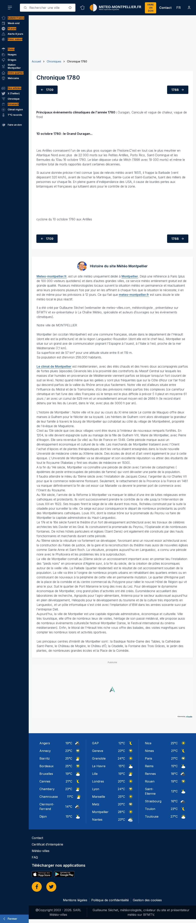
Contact (165, 8)
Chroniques (54, 61)
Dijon (43, 816)
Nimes (149, 751)
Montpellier (130, 276)
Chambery (47, 789)
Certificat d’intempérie (47, 844)
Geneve (97, 751)
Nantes (97, 819)
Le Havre (98, 766)
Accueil (36, 61)
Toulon (150, 809)
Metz (95, 804)
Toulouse (151, 816)
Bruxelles (46, 774)
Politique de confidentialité (110, 900)
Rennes (150, 774)
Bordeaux (46, 766)
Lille (95, 774)
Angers (44, 743)
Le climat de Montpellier (54, 366)
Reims (149, 766)
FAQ (35, 857)
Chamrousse (48, 797)
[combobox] (47, 8)
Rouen (149, 781)
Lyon (95, 789)
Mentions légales (75, 900)
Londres (98, 781)
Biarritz (44, 758)
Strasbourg (153, 801)
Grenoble (99, 758)
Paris (148, 758)
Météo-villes (40, 851)
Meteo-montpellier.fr (52, 276)
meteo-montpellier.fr (134, 295)
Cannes (44, 781)
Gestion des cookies (147, 900)
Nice (148, 743)
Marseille (98, 797)
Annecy (45, 751)
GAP (95, 743)
